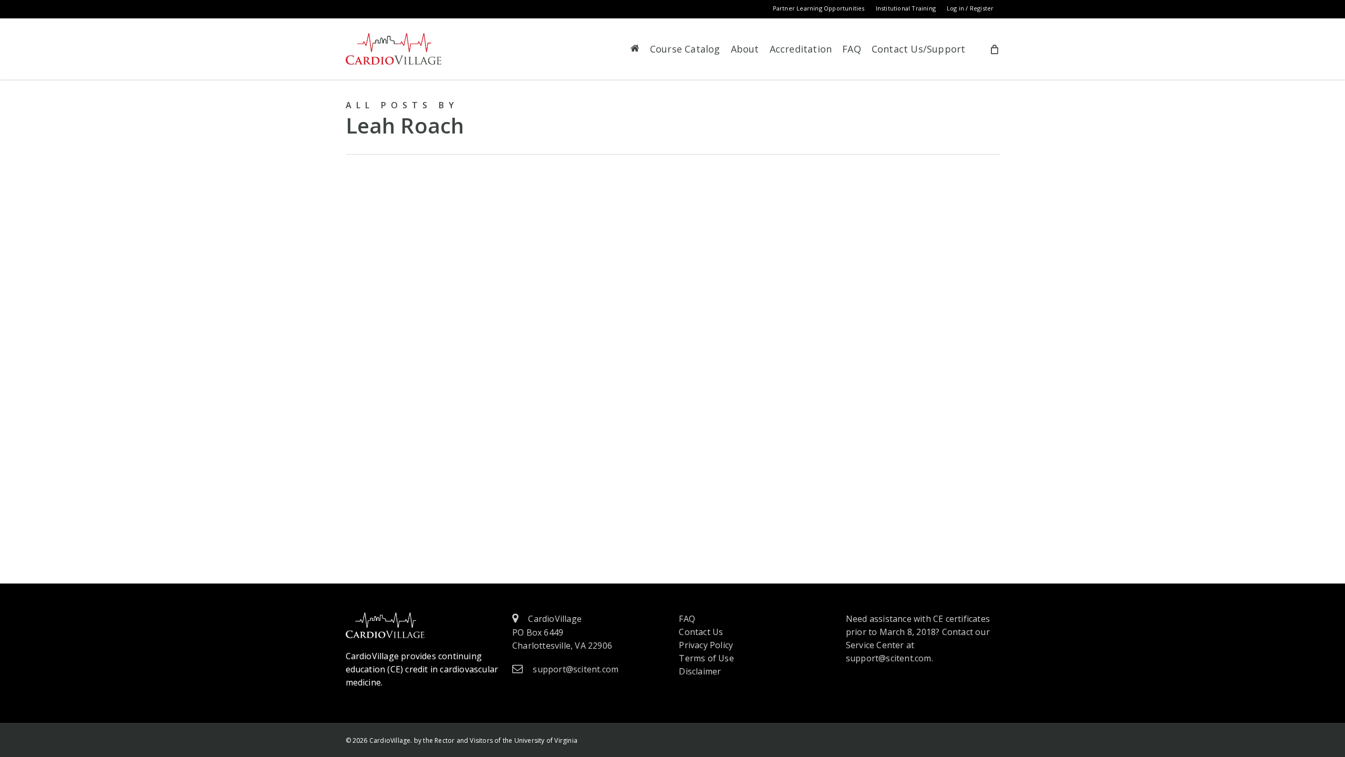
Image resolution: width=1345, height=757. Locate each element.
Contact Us (701, 632)
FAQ (687, 619)
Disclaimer (700, 671)
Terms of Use (706, 658)
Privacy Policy (706, 645)
